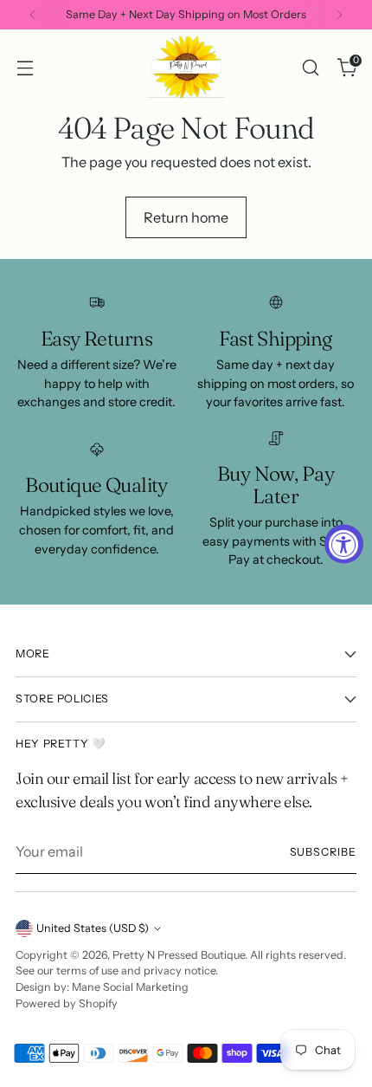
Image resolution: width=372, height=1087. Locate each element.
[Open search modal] (310, 67)
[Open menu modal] (24, 67)
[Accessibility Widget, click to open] (343, 543)
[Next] (339, 14)
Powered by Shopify (67, 1003)
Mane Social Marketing (130, 986)
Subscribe (323, 851)
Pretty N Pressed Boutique (178, 954)
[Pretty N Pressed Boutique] (186, 67)
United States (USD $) (92, 928)
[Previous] (33, 14)
